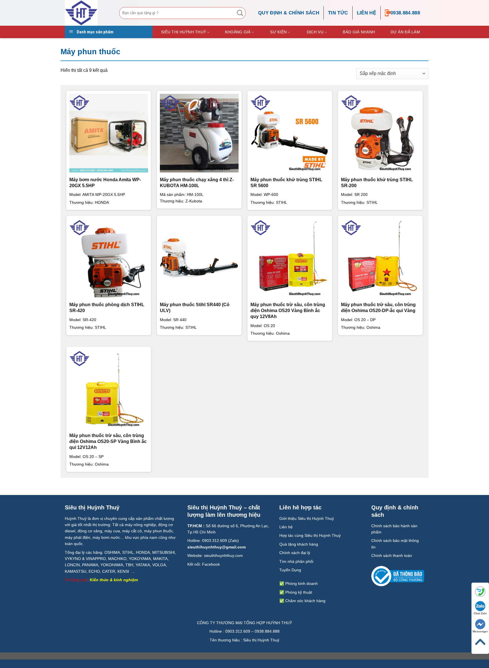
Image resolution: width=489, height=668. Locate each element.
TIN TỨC (338, 13)
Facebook (211, 564)
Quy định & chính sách (288, 13)
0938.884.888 (405, 13)
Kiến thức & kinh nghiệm (114, 580)
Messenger (480, 631)
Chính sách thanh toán (391, 555)
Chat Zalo (480, 613)
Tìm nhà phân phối (296, 561)
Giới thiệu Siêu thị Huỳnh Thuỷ (306, 518)
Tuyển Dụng (290, 570)
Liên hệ (366, 13)
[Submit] (240, 13)
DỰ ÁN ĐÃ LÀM (405, 32)
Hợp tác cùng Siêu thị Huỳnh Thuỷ (310, 535)
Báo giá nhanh (359, 32)
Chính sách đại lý (294, 552)
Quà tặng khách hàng (298, 544)
